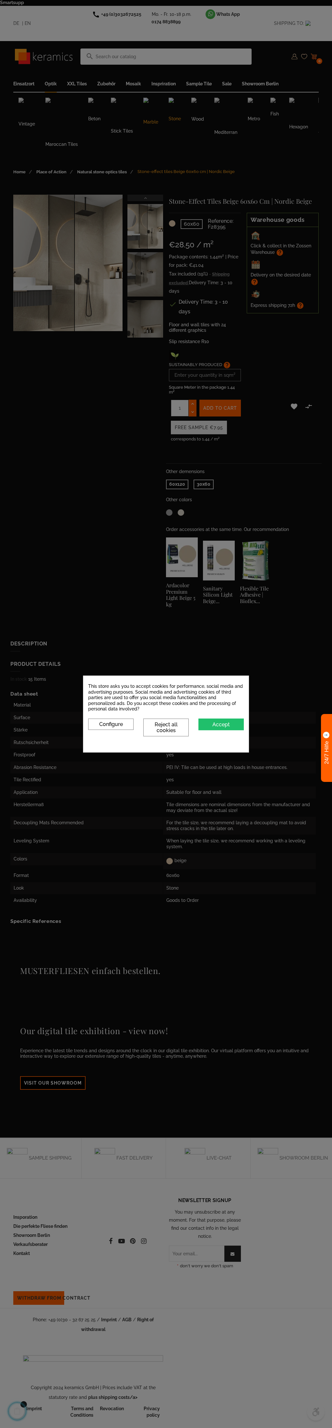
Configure (111, 724)
